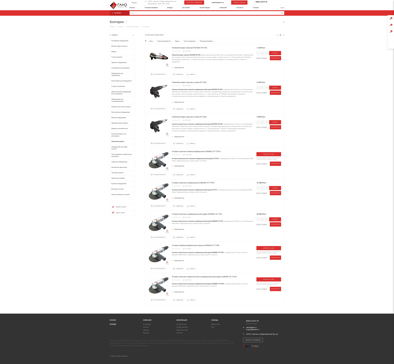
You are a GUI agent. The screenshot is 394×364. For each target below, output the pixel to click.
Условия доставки (182, 327)
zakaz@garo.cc (218, 2)
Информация (181, 320)
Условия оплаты (181, 324)
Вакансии (146, 333)
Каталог (113, 320)
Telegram (277, 2)
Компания (147, 320)
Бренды (113, 324)
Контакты (146, 327)
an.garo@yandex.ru (252, 329)
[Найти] (282, 13)
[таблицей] (283, 35)
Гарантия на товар (182, 330)
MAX (281, 2)
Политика (179, 333)
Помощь (214, 320)
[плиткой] (277, 35)
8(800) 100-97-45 (261, 2)
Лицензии (146, 330)
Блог (212, 327)
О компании (146, 324)
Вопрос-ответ (215, 324)
